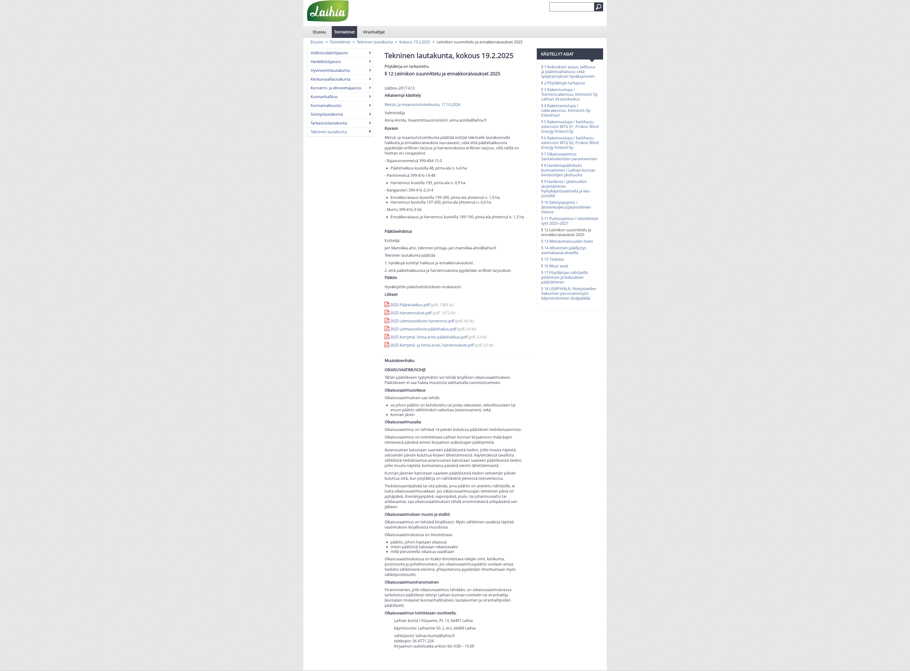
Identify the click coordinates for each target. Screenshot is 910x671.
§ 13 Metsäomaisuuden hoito (567, 241)
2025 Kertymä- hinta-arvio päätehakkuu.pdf (438, 337)
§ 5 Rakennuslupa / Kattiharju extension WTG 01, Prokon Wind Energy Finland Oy (570, 126)
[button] (598, 6)
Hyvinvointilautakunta (330, 70)
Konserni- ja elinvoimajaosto (336, 88)
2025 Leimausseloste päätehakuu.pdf (432, 329)
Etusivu (319, 32)
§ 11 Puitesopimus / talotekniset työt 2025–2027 (569, 221)
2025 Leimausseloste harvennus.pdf (431, 321)
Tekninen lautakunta (375, 42)
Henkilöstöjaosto (326, 61)
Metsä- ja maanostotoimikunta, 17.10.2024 (422, 104)
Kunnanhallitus (324, 96)
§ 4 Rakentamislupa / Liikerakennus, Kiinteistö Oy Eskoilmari (565, 110)
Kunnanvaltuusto (326, 105)
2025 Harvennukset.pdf (422, 312)
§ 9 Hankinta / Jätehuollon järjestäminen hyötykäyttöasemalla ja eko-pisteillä (566, 188)
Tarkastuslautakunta (329, 123)
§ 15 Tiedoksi (552, 259)
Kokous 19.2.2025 (414, 42)
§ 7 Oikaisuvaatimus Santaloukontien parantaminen (569, 156)
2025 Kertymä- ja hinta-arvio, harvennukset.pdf (441, 345)
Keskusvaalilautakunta (330, 79)
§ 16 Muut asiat (554, 266)
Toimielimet (344, 32)
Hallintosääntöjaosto (329, 52)
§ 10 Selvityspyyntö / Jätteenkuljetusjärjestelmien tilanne (566, 207)
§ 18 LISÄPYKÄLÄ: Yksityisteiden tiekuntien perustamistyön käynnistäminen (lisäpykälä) (568, 293)
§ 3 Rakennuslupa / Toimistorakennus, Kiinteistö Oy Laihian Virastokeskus (569, 94)
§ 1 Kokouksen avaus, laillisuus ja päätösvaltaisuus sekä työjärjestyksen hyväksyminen (568, 71)
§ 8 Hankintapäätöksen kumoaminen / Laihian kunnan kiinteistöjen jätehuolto (568, 170)
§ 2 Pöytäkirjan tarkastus (563, 83)
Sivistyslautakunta (327, 114)
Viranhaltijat (374, 32)
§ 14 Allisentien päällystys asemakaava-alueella (563, 250)
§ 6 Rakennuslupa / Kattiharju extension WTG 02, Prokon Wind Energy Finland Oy (570, 143)
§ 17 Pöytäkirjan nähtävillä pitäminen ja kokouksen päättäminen (564, 277)
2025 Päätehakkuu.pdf (421, 304)
